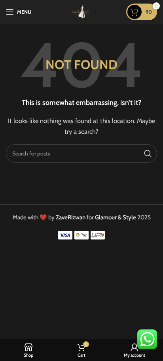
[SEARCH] (148, 153)
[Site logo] (81, 11)
